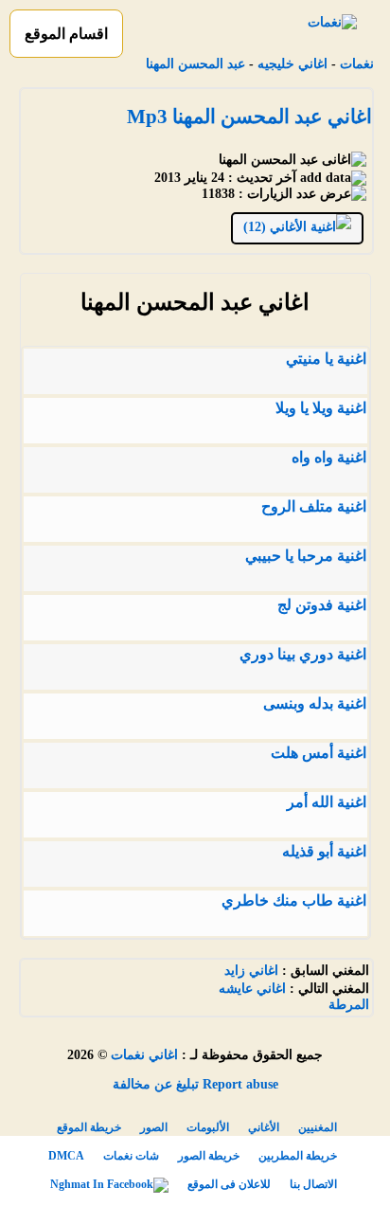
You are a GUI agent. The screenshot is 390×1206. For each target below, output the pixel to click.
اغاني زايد (251, 970)
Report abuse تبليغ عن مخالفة (195, 1084)
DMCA (66, 1155)
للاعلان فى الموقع (229, 1184)
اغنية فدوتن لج (321, 605)
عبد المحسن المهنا (195, 64)
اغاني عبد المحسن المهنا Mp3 (249, 116)
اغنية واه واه (329, 457)
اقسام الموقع (66, 34)
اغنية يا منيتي (326, 359)
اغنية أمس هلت (318, 753)
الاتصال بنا (313, 1184)
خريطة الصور (208, 1155)
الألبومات (207, 1127)
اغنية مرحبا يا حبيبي (305, 556)
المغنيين (317, 1127)
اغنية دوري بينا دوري (302, 654)
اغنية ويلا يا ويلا (320, 408)
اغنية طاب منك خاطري (294, 900)
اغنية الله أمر (326, 802)
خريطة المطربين (297, 1155)
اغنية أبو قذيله (324, 851)
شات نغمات (131, 1155)
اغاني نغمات (144, 1055)
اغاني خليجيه (292, 64)
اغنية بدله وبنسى (314, 703)
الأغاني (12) (276, 227)
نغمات (357, 64)
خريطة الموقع (89, 1127)
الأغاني (263, 1127)
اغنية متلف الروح (313, 506)
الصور (154, 1127)
